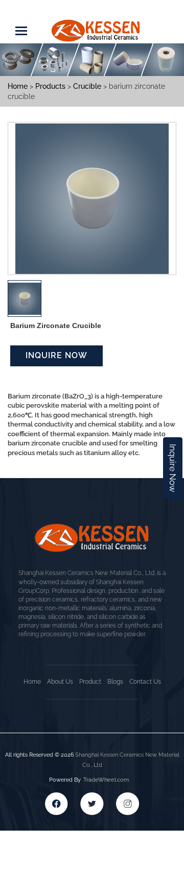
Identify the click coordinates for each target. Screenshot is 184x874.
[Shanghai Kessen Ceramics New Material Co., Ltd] (96, 25)
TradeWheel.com (106, 780)
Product (90, 681)
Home (32, 681)
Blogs (115, 681)
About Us (60, 681)
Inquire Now (173, 468)
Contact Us (145, 681)
